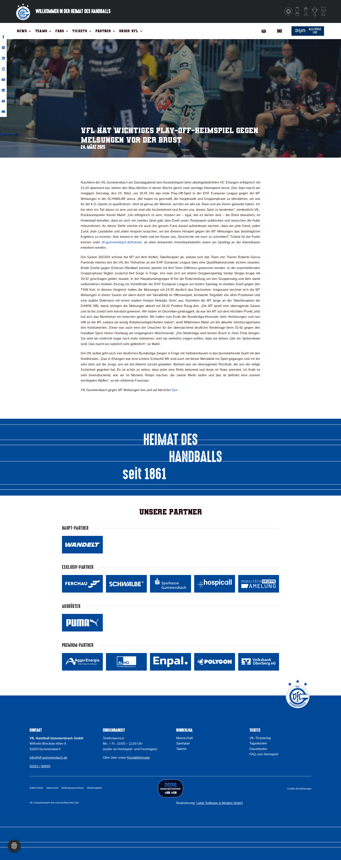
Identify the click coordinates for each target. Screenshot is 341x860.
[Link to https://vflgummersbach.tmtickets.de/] (281, 31)
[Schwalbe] (126, 584)
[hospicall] (214, 584)
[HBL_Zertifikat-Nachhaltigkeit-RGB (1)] (170, 780)
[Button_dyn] (307, 27)
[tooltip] (3, 37)
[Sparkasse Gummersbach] (170, 584)
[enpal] (170, 662)
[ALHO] (126, 662)
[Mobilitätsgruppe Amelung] (258, 584)
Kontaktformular (138, 757)
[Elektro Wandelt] (82, 544)
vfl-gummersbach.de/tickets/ (122, 242)
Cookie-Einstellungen (299, 788)
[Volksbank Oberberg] (258, 662)
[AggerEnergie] (82, 662)
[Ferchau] (82, 584)
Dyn (175, 390)
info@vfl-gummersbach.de (48, 757)
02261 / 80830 (40, 766)
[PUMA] (82, 622)
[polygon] (214, 662)
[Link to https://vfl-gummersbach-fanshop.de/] (263, 31)
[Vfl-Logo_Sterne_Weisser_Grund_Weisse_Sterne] (23, 3)
